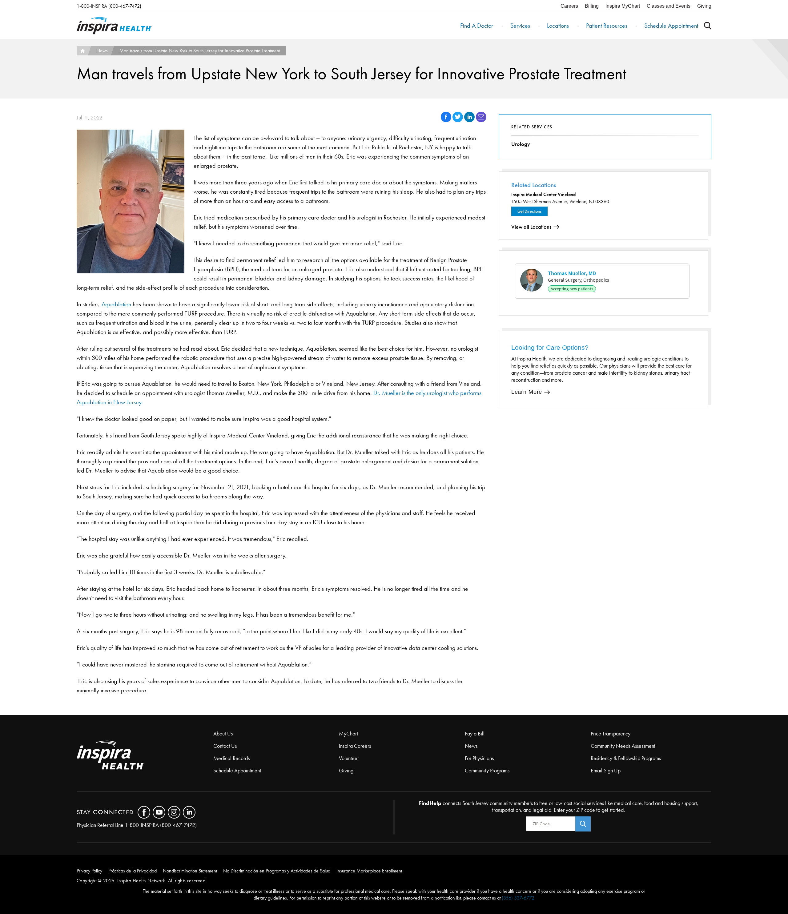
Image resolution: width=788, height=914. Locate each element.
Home (82, 50)
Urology (520, 144)
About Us (223, 733)
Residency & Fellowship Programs (626, 758)
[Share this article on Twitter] (458, 120)
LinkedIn (189, 812)
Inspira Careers (355, 746)
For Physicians (479, 758)
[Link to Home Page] (145, 755)
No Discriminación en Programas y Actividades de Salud (276, 871)
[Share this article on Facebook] (446, 120)
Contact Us (225, 746)
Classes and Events (668, 6)
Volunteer (349, 758)
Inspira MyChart (622, 6)
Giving (704, 6)
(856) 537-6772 (518, 898)
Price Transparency (610, 733)
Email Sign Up (606, 770)
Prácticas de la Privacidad (132, 871)
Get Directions (529, 211)
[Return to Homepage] (114, 25)
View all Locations (531, 227)
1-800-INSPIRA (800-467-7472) (109, 6)
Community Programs (487, 770)
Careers (569, 6)
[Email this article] (481, 120)
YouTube (159, 812)
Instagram (174, 812)
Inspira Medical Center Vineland (543, 194)
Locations (558, 25)
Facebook (144, 812)
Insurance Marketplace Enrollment (369, 871)
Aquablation (116, 304)
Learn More (526, 392)
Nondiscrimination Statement (190, 871)
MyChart (348, 733)
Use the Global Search (707, 26)
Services (520, 25)
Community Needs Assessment (623, 746)
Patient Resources (606, 25)
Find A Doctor (476, 25)
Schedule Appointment (671, 25)
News (102, 51)
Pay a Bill (474, 733)
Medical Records (231, 758)
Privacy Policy (89, 871)
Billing (592, 6)
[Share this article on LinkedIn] (470, 120)
